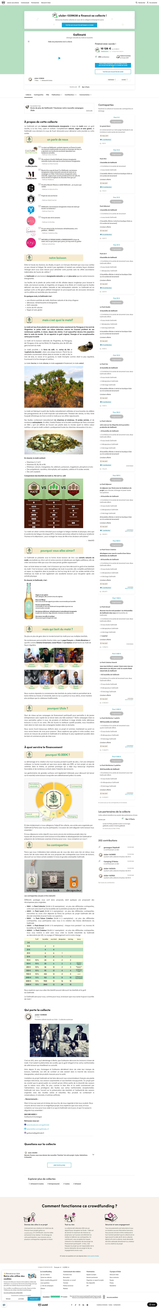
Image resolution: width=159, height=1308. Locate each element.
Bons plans (66, 1277)
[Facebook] (71, 1305)
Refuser (8, 1299)
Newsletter (113, 1285)
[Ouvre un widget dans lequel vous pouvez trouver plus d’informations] (152, 1304)
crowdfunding (28, 1233)
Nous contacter (114, 1277)
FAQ (47, 95)
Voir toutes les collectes (45, 1277)
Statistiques (41, 1288)
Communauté (25, 3)
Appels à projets (91, 1274)
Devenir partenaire (92, 1277)
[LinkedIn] (83, 1305)
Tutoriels (65, 1283)
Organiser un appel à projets (95, 1280)
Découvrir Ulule (114, 1274)
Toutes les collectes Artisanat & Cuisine (79, 25)
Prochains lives (67, 1274)
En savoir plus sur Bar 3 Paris (111, 828)
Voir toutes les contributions (106, 882)
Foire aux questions (43, 1283)
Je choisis (21, 1299)
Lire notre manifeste (112, 1297)
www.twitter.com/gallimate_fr (38, 1129)
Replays (65, 1288)
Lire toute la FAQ (59, 1165)
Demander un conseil (69, 1280)
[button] (4, 1305)
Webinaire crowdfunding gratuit (47, 1280)
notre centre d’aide (93, 1256)
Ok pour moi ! (34, 1299)
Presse (112, 1283)
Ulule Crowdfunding (45, 1271)
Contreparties (38, 95)
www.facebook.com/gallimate (38, 1125)
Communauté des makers (72, 1271)
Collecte (28, 95)
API (87, 1285)
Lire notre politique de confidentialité (13, 1292)
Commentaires (85, 95)
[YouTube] (87, 1305)
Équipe (112, 1280)
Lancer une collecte (13, 3)
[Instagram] (79, 1305)
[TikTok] (75, 1305)
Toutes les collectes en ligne (113, 72)
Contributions (71, 95)
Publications (57, 95)
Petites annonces (68, 1285)
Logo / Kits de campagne (45, 1285)
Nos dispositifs (90, 1283)
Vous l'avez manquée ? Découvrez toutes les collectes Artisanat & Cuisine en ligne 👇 (113, 65)
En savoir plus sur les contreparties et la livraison (112, 802)
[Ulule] (52, 1304)
